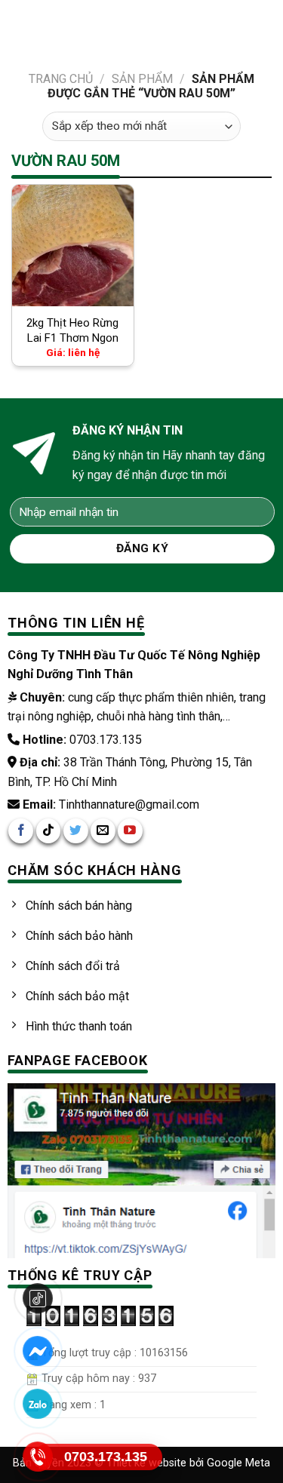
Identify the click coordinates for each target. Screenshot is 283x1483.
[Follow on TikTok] (48, 830)
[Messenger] (38, 1351)
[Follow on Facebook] (20, 830)
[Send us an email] (103, 830)
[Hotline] (38, 1456)
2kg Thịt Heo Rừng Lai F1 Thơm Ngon (72, 330)
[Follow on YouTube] (130, 830)
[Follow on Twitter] (75, 830)
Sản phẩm (142, 79)
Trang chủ (61, 79)
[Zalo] (38, 1403)
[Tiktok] (38, 1298)
